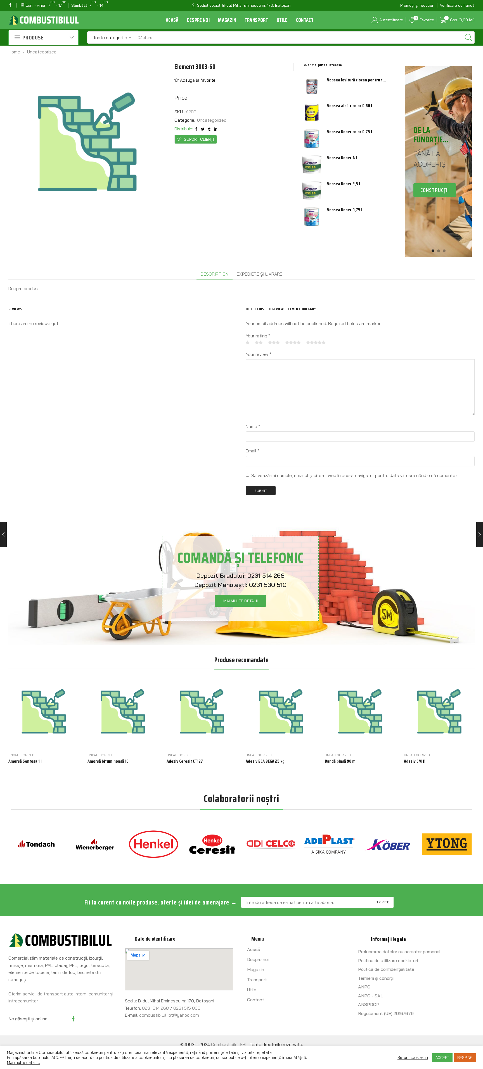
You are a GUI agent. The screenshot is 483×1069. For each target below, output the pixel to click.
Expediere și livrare (259, 274)
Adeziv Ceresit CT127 (185, 761)
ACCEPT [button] (442, 1057)
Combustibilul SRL (229, 1044)
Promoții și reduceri (417, 5)
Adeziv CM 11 (414, 761)
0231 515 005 (186, 1008)
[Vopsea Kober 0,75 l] (311, 216)
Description (214, 274)
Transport (256, 20)
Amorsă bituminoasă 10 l (109, 761)
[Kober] (388, 844)
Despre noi (198, 20)
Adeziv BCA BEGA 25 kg (265, 761)
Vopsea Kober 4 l (342, 158)
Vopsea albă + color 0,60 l (349, 106)
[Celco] (271, 844)
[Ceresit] (212, 844)
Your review (258, 354)
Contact (305, 20)
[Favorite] (60, 741)
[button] (433, 250)
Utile (282, 20)
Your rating (258, 336)
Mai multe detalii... (23, 1062)
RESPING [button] (465, 1057)
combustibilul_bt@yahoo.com (169, 1015)
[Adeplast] (329, 844)
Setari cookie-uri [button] (412, 1057)
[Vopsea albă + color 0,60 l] (311, 112)
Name (253, 426)
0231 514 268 (266, 575)
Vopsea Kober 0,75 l (344, 210)
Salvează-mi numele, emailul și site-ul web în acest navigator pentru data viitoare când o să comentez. (354, 475)
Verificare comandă (457, 5)
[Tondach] (36, 844)
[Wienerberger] (95, 844)
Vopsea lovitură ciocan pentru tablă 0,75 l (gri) (357, 80)
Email (252, 451)
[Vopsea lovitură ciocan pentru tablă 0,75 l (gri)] (311, 87)
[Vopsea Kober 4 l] (311, 164)
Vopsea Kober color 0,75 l (349, 132)
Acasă (172, 20)
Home (14, 52)
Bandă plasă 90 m (340, 761)
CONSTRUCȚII (434, 189)
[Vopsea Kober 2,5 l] (311, 190)
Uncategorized (41, 52)
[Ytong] (447, 844)
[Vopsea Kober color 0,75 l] (311, 138)
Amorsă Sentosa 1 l (25, 761)
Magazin (227, 20)
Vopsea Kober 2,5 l (343, 184)
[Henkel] (154, 844)
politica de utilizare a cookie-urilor (130, 1057)
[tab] (214, 274)
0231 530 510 (268, 585)
